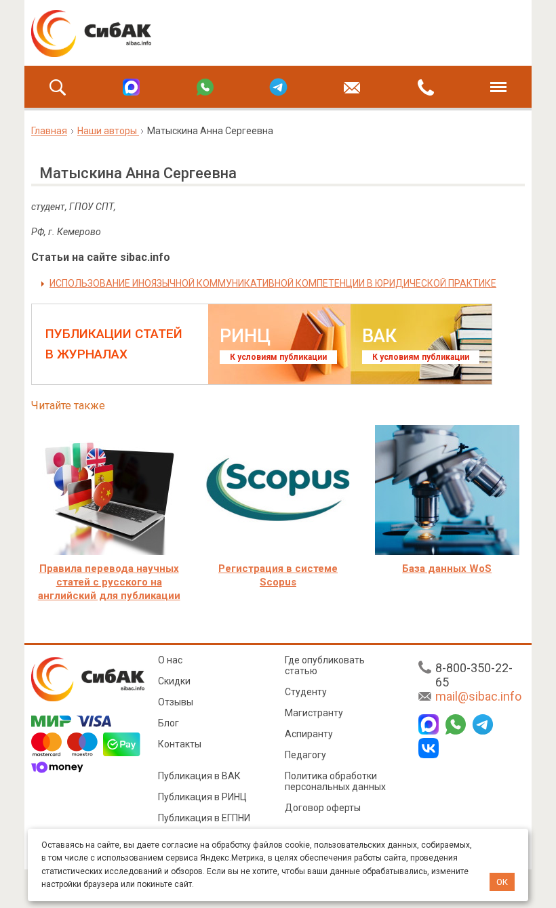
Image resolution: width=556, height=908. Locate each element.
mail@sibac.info (478, 696)
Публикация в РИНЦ (202, 796)
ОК (502, 882)
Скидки (174, 681)
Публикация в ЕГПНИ (204, 817)
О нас (170, 660)
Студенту (306, 691)
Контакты (179, 744)
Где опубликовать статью (325, 665)
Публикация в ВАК (199, 775)
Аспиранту (309, 733)
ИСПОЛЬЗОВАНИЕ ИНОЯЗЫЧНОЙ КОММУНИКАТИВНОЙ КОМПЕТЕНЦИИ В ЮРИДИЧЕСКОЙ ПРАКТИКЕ (272, 283)
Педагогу (305, 754)
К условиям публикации (278, 357)
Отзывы (175, 702)
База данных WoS (447, 568)
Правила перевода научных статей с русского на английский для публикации (109, 582)
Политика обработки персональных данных (335, 781)
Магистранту (314, 712)
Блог (168, 723)
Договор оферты (323, 807)
